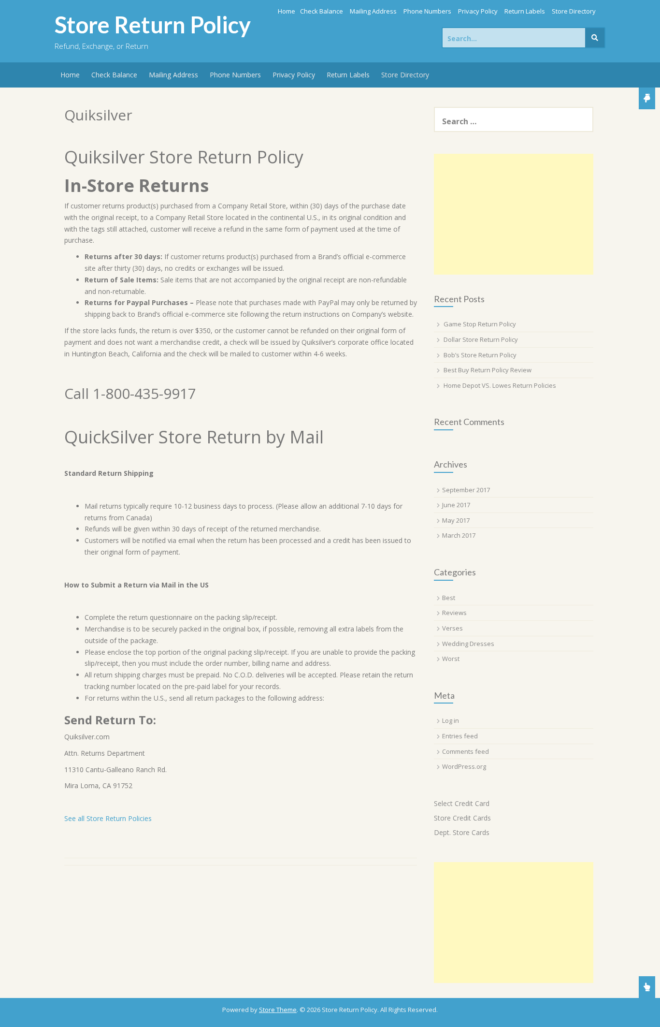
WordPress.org (464, 766)
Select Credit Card (461, 803)
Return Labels (524, 11)
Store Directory (574, 11)
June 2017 (456, 504)
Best (448, 597)
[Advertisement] (513, 214)
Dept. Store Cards (461, 832)
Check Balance (321, 11)
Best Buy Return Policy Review (487, 370)
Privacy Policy (478, 11)
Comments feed (465, 751)
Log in (450, 720)
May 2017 (456, 520)
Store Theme (278, 1009)
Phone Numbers (427, 11)
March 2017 (458, 535)
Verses (452, 628)
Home (286, 11)
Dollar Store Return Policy (481, 339)
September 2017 (466, 489)
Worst (450, 658)
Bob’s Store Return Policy (480, 355)
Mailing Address (373, 11)
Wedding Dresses (468, 643)
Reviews (454, 612)
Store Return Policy (153, 24)
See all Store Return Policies (108, 818)
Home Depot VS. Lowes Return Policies (500, 385)
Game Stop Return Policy (480, 324)
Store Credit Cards (462, 817)
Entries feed (460, 736)
